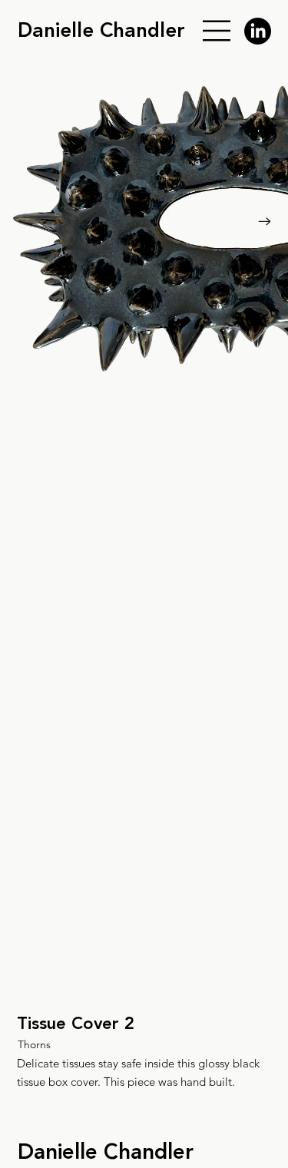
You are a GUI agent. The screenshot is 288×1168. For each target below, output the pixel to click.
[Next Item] (264, 222)
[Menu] (217, 31)
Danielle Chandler (101, 30)
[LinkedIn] (257, 31)
